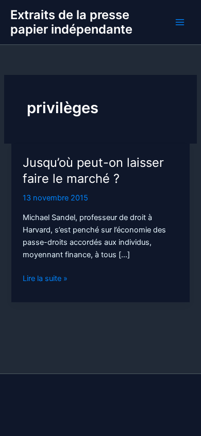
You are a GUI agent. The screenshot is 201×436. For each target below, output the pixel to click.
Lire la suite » (45, 279)
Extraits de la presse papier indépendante (71, 22)
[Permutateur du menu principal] (180, 22)
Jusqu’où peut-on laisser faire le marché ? (93, 170)
